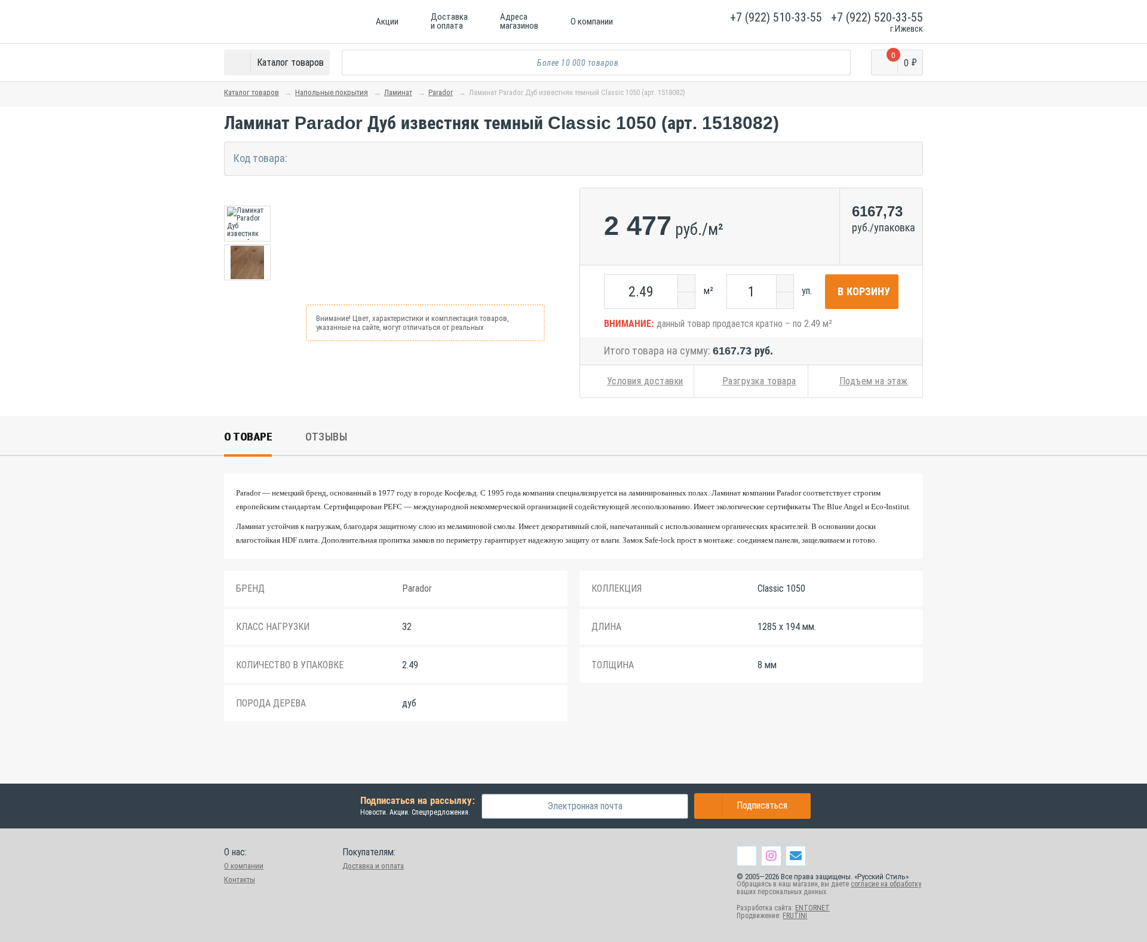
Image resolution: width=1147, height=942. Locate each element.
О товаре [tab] (248, 436)
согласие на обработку (886, 884)
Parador (440, 92)
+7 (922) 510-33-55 (776, 17)
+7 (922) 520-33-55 (877, 17)
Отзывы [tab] (326, 436)
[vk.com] (747, 856)
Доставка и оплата (373, 865)
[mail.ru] (796, 855)
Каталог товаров (251, 92)
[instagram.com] (771, 855)
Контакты (239, 879)
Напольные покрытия (331, 92)
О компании (243, 865)
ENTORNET (812, 908)
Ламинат (398, 92)
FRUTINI (795, 916)
